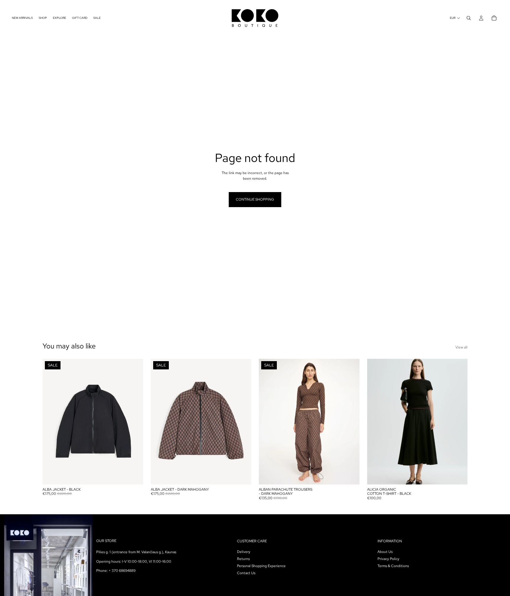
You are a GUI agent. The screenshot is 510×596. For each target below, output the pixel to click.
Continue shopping (255, 199)
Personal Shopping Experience (261, 566)
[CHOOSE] (242, 475)
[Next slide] (134, 421)
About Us (385, 551)
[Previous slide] (51, 421)
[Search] (468, 18)
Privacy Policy (388, 558)
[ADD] (134, 475)
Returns (243, 558)
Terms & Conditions (393, 566)
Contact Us (246, 573)
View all (461, 347)
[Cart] (494, 18)
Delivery (243, 551)
